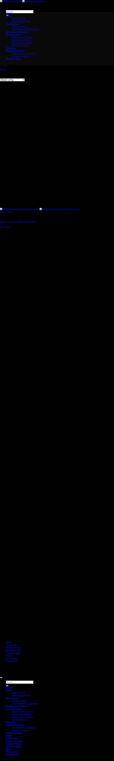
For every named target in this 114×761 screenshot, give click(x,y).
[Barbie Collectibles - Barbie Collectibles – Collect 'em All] (22, 1)
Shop (9, 642)
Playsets (11, 48)
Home (9, 13)
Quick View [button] (6, 212)
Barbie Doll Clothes (22, 37)
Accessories (13, 35)
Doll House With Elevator (25, 29)
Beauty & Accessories (23, 53)
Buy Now (5, 227)
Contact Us (12, 661)
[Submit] (7, 685)
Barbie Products (15, 51)
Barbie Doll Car (20, 45)
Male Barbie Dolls (21, 21)
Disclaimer (11, 645)
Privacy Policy (13, 647)
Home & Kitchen (20, 56)
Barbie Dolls (18, 19)
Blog (8, 655)
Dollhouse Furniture (17, 32)
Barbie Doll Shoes (21, 40)
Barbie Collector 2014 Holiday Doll (18, 222)
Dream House (19, 27)
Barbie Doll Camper (22, 43)
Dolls (9, 16)
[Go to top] (1, 677)
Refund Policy (13, 650)
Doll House (12, 24)
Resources (11, 658)
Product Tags (13, 59)
